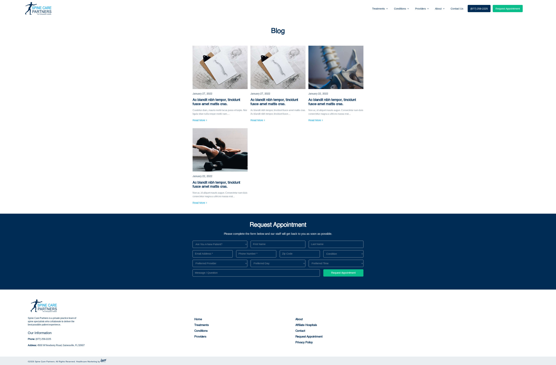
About (299, 319)
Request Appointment (309, 336)
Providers (200, 336)
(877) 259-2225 (43, 339)
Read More (199, 120)
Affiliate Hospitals (306, 325)
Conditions (200, 331)
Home (198, 319)
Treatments (201, 325)
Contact (300, 331)
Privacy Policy (304, 342)
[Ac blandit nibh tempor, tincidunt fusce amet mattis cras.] (220, 86)
